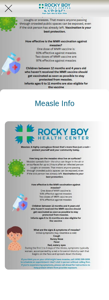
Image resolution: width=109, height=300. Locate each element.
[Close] (8, 8)
